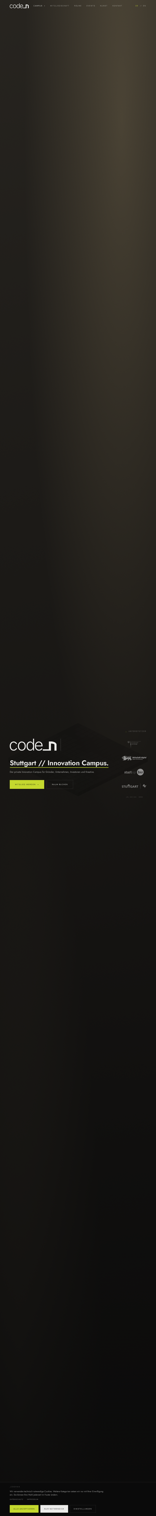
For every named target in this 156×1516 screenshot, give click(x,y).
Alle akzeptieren (24, 1509)
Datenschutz (16, 1499)
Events (91, 6)
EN (144, 6)
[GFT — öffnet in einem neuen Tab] (134, 781)
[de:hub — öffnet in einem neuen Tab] (134, 795)
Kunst (104, 6)
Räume (78, 6)
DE (136, 6)
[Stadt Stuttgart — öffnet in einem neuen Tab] (134, 767)
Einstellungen (83, 1509)
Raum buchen (60, 784)
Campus (39, 6)
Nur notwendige (54, 1509)
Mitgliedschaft (59, 6)
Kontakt (117, 6)
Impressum (32, 1499)
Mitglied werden (27, 784)
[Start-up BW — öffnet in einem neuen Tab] (134, 753)
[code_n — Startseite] (22, 6)
